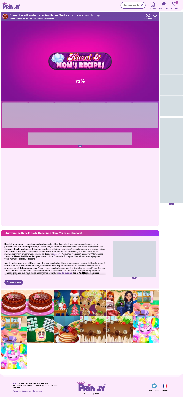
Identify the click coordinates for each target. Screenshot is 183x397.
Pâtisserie (49, 19)
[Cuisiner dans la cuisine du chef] (67, 329)
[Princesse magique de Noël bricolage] (67, 303)
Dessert (38, 19)
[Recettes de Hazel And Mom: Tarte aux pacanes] (146, 303)
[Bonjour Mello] (40, 329)
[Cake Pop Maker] (146, 329)
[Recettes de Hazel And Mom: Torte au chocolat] (14, 303)
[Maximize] (148, 17)
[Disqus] (80, 186)
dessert (56, 254)
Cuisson (28, 19)
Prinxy (15, 383)
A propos (17, 391)
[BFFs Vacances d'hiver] (120, 303)
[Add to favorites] (155, 17)
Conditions (37, 391)
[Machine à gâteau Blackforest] (93, 329)
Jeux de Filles (15, 19)
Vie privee (26, 391)
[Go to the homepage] (10, 5)
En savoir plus (14, 282)
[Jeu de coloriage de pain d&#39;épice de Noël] (93, 303)
